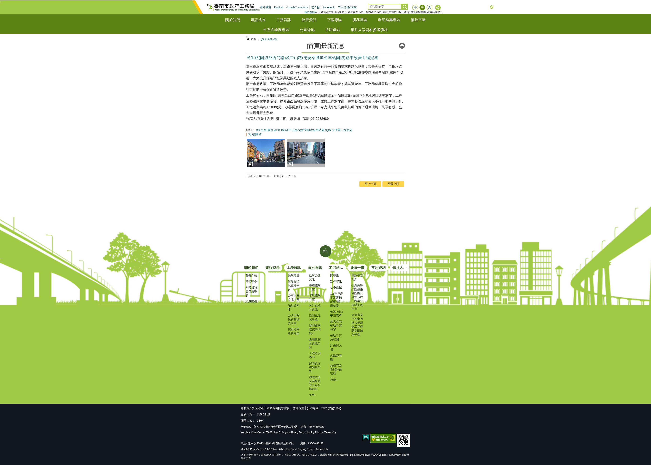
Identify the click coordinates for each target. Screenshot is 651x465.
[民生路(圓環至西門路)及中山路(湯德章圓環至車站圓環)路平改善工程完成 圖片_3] (403, 440)
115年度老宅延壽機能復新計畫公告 (336, 299)
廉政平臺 (418, 20)
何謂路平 (371, 12)
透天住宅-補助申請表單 (336, 325)
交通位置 (298, 408)
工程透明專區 (315, 355)
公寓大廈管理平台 (293, 297)
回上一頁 (370, 183)
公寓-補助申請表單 (336, 313)
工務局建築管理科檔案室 (333, 12)
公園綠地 (307, 30)
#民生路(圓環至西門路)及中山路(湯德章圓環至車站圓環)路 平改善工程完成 (304, 130)
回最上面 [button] (393, 183)
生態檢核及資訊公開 (315, 343)
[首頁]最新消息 (269, 39)
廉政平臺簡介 (357, 277)
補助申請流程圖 (336, 337)
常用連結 (332, 30)
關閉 (325, 251)
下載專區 (334, 20)
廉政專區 (293, 275)
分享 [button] (438, 8)
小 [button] (415, 7)
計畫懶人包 (336, 347)
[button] (266, 153)
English (278, 7)
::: (1, 2)
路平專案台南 (418, 12)
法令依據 (336, 287)
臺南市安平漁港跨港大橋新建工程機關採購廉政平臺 (357, 324)
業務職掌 (251, 281)
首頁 (253, 39)
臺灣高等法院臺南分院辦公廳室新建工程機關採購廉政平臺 (357, 297)
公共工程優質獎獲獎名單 (293, 319)
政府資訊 (309, 20)
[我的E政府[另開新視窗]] (366, 437)
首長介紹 (251, 275)
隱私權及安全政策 (252, 408)
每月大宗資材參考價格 (369, 30)
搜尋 (370, 5)
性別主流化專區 (315, 317)
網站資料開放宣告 (278, 408)
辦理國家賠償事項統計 (315, 329)
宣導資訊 (336, 281)
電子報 (315, 7)
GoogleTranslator (297, 7)
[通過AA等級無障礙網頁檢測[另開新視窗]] (383, 438)
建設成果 (258, 20)
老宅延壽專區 (389, 20)
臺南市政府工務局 (236, 7)
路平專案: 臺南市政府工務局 (393, 12)
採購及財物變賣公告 (315, 367)
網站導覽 (265, 7)
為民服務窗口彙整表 (251, 291)
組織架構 (251, 301)
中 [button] (422, 7)
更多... (313, 395)
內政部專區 (336, 357)
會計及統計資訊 (315, 307)
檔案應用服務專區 (293, 331)
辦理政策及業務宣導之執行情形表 (315, 383)
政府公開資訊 (315, 277)
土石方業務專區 (276, 30)
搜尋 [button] (405, 7)
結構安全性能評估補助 (336, 369)
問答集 (334, 275)
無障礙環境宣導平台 (293, 285)
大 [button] (429, 7)
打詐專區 (313, 408)
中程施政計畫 (315, 287)
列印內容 (402, 46)
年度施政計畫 (315, 297)
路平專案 (353, 12)
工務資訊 (283, 20)
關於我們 (232, 20)
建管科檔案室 (434, 12)
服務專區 (359, 20)
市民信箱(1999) (347, 7)
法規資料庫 (293, 307)
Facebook (328, 7)
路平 (361, 12)
